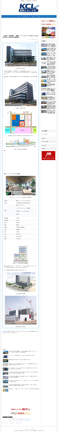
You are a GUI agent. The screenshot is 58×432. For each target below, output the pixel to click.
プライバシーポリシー (26, 429)
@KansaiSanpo (5, 331)
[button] (55, 134)
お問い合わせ (33, 429)
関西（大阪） (10, 417)
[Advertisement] (21, 27)
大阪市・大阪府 (5, 417)
